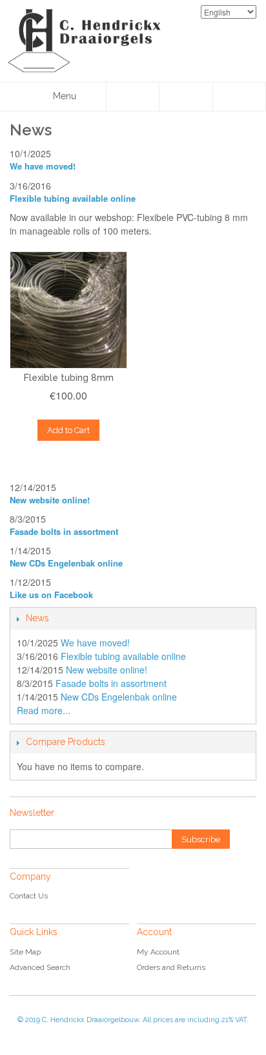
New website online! (50, 500)
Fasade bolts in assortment (64, 531)
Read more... (43, 710)
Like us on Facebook (51, 594)
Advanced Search (40, 967)
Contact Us (29, 895)
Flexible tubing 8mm (69, 378)
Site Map (25, 951)
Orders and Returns (171, 967)
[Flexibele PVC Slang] (68, 310)
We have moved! (43, 166)
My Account (158, 951)
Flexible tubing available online (73, 198)
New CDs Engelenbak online (66, 563)
